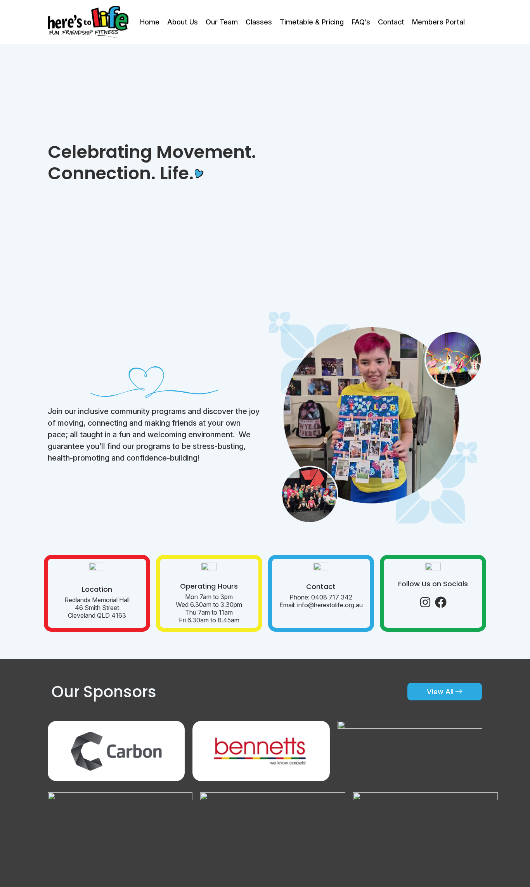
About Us (182, 22)
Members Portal (438, 22)
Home (149, 22)
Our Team (222, 22)
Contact (391, 22)
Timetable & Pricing (312, 22)
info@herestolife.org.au (330, 605)
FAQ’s (361, 22)
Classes (259, 22)
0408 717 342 (331, 597)
